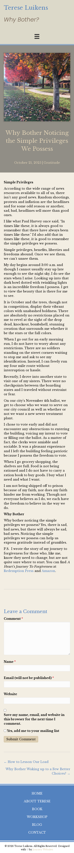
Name (10, 662)
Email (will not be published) (29, 678)
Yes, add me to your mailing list (32, 731)
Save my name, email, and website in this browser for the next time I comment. (34, 719)
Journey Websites (43, 849)
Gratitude (52, 163)
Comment (13, 619)
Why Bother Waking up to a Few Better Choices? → (38, 771)
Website (10, 694)
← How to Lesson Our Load (26, 762)
